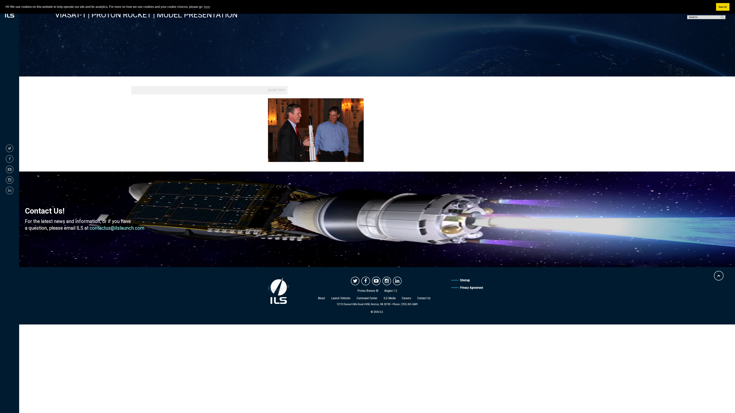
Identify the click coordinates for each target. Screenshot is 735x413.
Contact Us (423, 298)
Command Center (367, 298)
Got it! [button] (723, 6)
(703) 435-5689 (409, 304)
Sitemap (465, 280)
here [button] (207, 6)
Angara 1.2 (390, 291)
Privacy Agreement (471, 287)
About (321, 298)
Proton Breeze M (367, 291)
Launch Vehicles (340, 298)
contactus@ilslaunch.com (117, 228)
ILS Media (390, 298)
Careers (406, 298)
